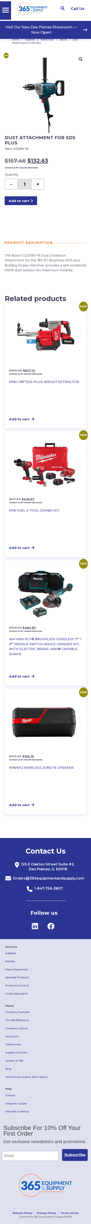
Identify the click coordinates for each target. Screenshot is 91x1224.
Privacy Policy (46, 1213)
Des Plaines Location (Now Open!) (26, 1076)
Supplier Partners (16, 1052)
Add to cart (19, 201)
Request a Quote (16, 1103)
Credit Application (16, 993)
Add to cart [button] (19, 419)
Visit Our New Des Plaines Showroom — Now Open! (41, 30)
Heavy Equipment (16, 969)
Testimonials (13, 1044)
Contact (10, 1095)
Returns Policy (22, 1213)
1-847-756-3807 (48, 888)
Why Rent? (12, 1036)
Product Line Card (16, 985)
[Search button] (62, 8)
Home (15, 39)
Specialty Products (17, 977)
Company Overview (17, 1012)
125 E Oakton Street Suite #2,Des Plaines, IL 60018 (48, 866)
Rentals (10, 961)
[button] (81, 59)
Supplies (30, 39)
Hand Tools (47, 39)
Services (11, 946)
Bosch (63, 39)
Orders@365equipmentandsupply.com (48, 878)
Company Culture (16, 1028)
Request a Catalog (16, 1111)
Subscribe (74, 1155)
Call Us (77, 8)
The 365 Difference (17, 1020)
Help (8, 1088)
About (9, 1005)
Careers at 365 (14, 1060)
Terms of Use (70, 1213)
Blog (8, 1068)
